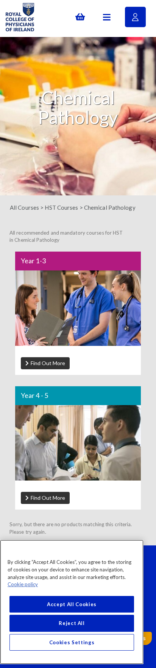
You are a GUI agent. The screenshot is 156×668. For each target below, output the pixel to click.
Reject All (72, 623)
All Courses (24, 207)
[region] (72, 602)
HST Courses (61, 207)
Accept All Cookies (72, 604)
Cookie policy (23, 584)
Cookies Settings (72, 642)
